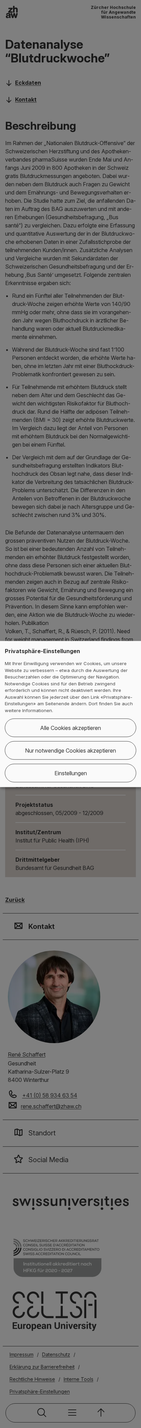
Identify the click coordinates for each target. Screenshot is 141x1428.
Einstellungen (70, 773)
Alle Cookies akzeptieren (70, 727)
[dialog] (70, 714)
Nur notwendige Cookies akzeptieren (70, 750)
